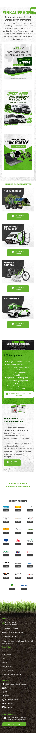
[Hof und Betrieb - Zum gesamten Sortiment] (18, 199)
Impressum (6, 651)
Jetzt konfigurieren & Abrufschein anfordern (20, 394)
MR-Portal (8, 707)
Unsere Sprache (7, 670)
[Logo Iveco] (6, 564)
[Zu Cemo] (18, 508)
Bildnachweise (7, 666)
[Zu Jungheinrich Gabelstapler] (18, 564)
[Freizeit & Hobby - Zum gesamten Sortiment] (18, 271)
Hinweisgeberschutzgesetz (11, 674)
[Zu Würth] (30, 553)
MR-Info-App (9, 703)
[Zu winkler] (18, 553)
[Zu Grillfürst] (30, 575)
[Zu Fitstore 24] (18, 519)
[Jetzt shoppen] (18, 152)
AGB (3, 659)
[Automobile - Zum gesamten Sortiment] (18, 307)
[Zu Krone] (30, 530)
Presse (4, 662)
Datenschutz (6, 655)
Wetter (7, 692)
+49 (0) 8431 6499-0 (12, 628)
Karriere (8, 688)
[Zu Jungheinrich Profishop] (6, 530)
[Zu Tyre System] (6, 553)
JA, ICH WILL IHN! (14, 724)
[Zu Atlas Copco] (6, 508)
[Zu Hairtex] (30, 519)
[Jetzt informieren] (18, 61)
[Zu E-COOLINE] (30, 508)
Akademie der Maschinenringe (15, 684)
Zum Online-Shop (13, 463)
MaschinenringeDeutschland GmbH (12, 623)
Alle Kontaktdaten (11, 636)
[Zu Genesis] (6, 519)
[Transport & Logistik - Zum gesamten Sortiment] (18, 235)
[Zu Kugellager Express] (18, 530)
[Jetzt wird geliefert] (18, 107)
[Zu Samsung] (24, 586)
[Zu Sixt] (6, 575)
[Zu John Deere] (12, 586)
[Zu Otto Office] (6, 541)
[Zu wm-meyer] (30, 564)
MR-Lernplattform (11, 700)
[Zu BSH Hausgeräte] (18, 575)
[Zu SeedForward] (30, 541)
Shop (7, 696)
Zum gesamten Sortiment (19, 217)
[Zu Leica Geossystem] (18, 541)
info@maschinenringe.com (14, 632)
